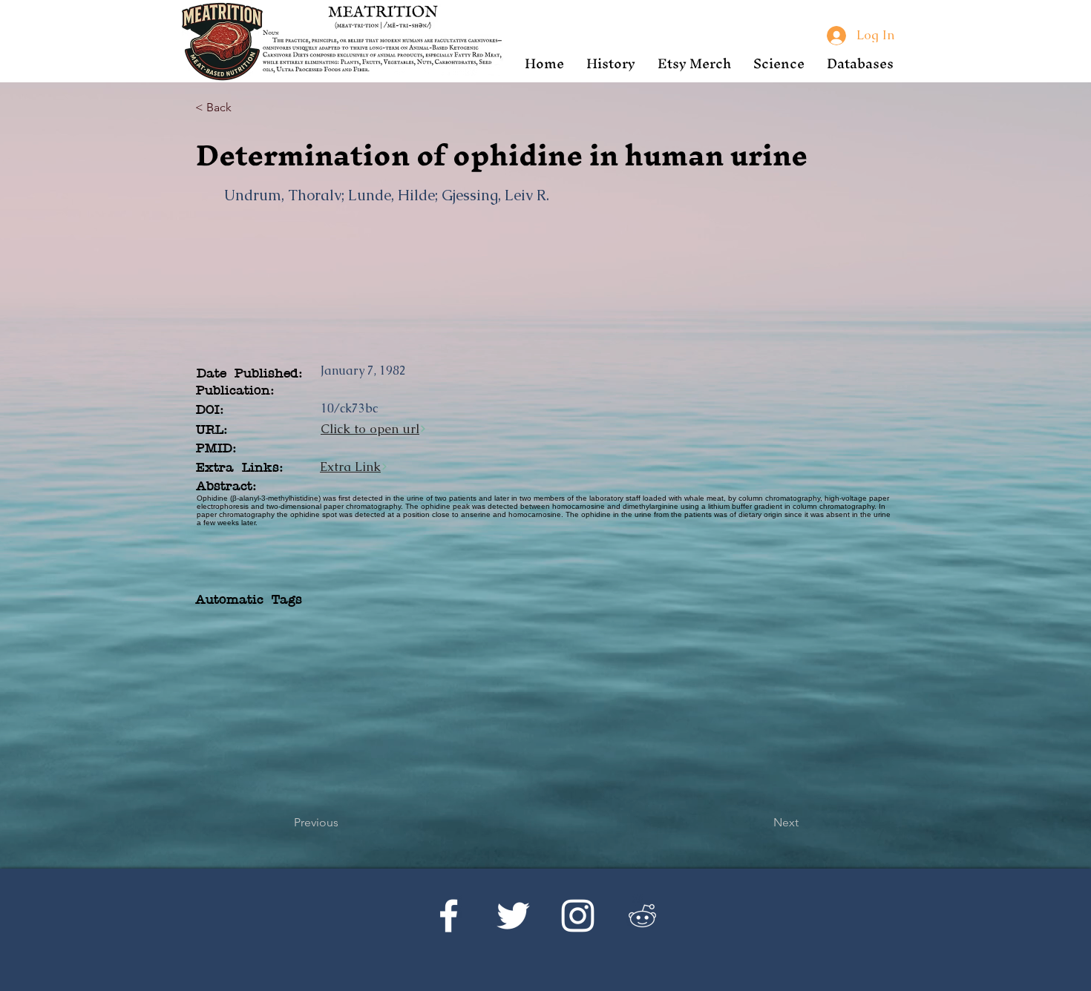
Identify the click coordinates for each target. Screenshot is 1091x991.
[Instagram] (578, 916)
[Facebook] (449, 916)
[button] (610, 63)
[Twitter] (513, 916)
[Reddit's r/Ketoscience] (642, 916)
